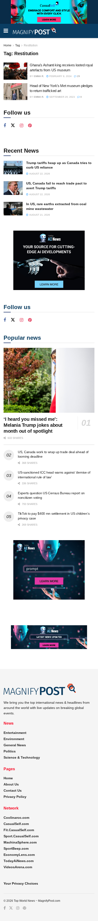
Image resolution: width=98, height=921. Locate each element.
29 (78, 76)
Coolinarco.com (16, 817)
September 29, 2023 (62, 97)
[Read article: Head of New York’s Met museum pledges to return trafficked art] (15, 91)
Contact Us (13, 790)
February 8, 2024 (60, 76)
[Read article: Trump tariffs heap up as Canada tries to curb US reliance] (13, 167)
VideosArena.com (18, 867)
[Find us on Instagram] (21, 125)
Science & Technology (22, 757)
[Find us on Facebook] (5, 125)
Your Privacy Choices (21, 883)
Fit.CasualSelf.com (19, 830)
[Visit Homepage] (35, 31)
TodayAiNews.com (19, 861)
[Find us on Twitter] (13, 125)
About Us (11, 784)
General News (15, 745)
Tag (17, 45)
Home (7, 45)
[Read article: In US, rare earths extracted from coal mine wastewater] (13, 208)
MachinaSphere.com (20, 842)
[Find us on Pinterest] (30, 125)
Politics (10, 751)
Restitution (31, 45)
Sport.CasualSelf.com (21, 836)
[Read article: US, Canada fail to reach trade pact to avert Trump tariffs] (13, 188)
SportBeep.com (16, 848)
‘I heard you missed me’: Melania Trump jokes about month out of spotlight (33, 425)
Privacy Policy (15, 797)
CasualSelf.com (16, 824)
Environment (14, 739)
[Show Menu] (6, 31)
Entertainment (15, 733)
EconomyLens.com (19, 855)
